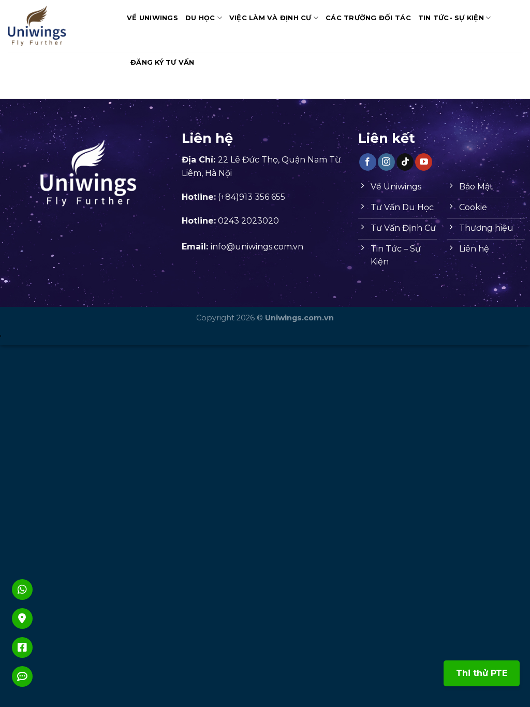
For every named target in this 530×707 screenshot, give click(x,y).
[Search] (206, 62)
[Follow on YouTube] (423, 162)
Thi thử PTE (481, 673)
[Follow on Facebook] (367, 162)
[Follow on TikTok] (405, 162)
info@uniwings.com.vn (257, 247)
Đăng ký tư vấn (162, 62)
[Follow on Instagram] (386, 162)
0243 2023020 (248, 221)
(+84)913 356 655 (251, 197)
